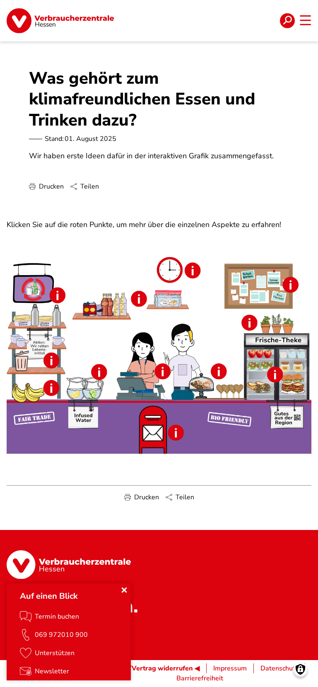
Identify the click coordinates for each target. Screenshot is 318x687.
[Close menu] (124, 590)
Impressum (230, 668)
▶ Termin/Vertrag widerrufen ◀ (150, 668)
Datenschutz (279, 668)
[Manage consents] (300, 669)
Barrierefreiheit (199, 678)
